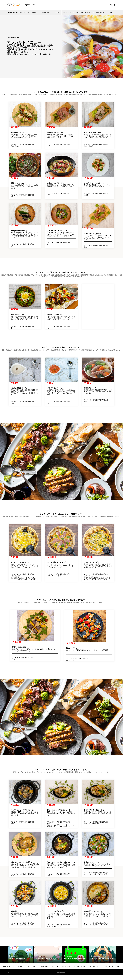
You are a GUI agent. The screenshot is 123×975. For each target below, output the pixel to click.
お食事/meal (45, 12)
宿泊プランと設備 (23, 12)
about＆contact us (12, 12)
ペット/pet (56, 12)
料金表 (34, 12)
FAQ (110, 12)
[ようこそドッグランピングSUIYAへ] (13, 5)
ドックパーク (67, 12)
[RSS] (114, 5)
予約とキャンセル (88, 12)
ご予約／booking (99, 12)
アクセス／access (78, 12)
